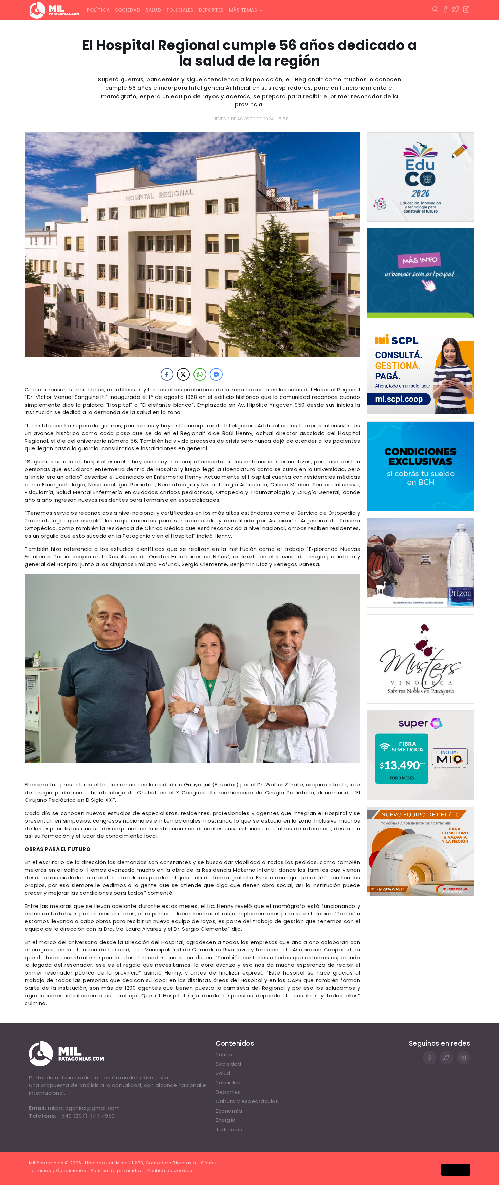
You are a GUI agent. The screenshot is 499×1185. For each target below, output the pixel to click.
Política (98, 10)
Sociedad (127, 10)
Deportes (211, 10)
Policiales (180, 10)
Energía (226, 1119)
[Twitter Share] (183, 374)
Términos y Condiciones (57, 1170)
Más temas (243, 10)
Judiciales (229, 1129)
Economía (229, 1110)
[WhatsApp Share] (199, 374)
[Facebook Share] (167, 374)
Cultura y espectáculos (247, 1101)
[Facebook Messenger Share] (216, 374)
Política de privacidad (117, 1170)
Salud (153, 10)
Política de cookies (169, 1170)
